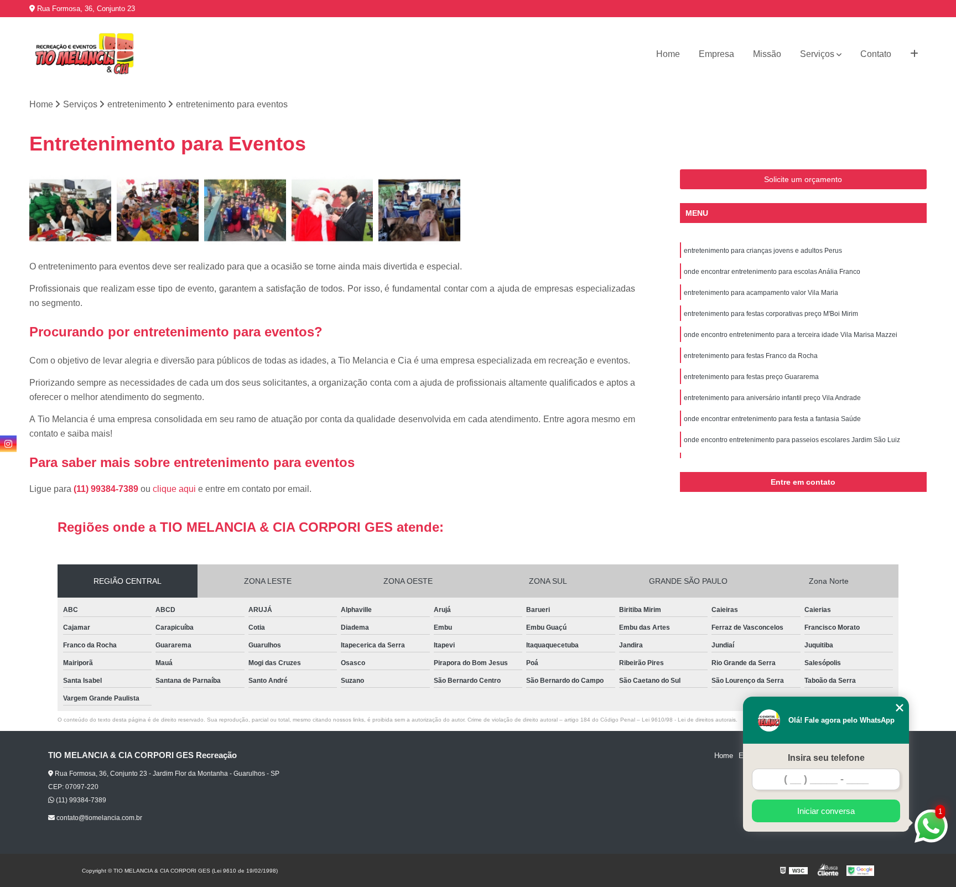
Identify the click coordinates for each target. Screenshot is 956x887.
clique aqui (174, 489)
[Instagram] (8, 443)
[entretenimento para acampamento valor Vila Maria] (245, 210)
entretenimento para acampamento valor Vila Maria (761, 293)
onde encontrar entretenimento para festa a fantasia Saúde (772, 419)
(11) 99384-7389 (107, 489)
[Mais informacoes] (914, 54)
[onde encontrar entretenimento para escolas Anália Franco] (158, 210)
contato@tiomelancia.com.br (98, 818)
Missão (767, 54)
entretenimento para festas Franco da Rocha (751, 356)
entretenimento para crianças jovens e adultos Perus (763, 251)
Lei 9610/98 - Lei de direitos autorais (689, 720)
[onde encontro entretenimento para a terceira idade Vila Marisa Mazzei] (419, 210)
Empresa (716, 54)
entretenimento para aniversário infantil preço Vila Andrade (772, 398)
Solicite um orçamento (803, 179)
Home (668, 54)
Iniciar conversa (826, 811)
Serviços (817, 54)
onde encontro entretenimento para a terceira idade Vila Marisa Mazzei (790, 335)
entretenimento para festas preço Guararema (751, 377)
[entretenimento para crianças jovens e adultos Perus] (70, 210)
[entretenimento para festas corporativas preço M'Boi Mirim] (332, 210)
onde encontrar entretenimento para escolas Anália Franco (772, 272)
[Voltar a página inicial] (84, 54)
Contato (875, 54)
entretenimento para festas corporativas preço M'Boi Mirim (771, 314)
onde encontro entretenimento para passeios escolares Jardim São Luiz (792, 440)
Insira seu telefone (826, 757)
